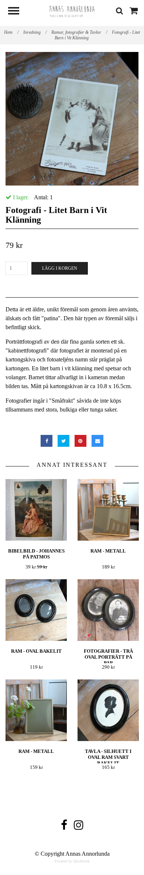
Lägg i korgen (59, 268)
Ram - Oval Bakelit (36, 651)
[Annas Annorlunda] (72, 10)
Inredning (35, 32)
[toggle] (17, 11)
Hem (11, 32)
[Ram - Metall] (108, 510)
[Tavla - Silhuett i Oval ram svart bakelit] (108, 710)
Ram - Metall (108, 551)
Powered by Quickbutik (72, 861)
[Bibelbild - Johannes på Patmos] (36, 510)
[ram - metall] (36, 710)
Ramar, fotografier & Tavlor (79, 32)
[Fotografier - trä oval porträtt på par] (108, 610)
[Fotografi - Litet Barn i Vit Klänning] (72, 119)
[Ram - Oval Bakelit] (36, 610)
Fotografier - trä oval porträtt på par (108, 657)
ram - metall (36, 751)
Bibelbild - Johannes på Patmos (36, 554)
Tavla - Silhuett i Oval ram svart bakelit (108, 757)
